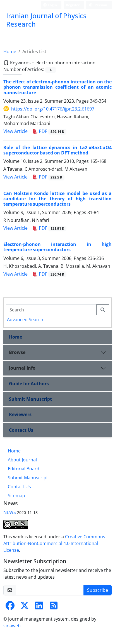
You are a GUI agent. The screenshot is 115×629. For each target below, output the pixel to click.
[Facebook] (10, 607)
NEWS (9, 512)
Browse (17, 352)
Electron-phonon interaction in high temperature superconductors (57, 247)
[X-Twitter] (24, 607)
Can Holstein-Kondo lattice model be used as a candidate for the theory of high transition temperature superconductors (57, 198)
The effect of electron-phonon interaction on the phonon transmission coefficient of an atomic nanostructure (57, 87)
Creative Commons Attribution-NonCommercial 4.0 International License (54, 543)
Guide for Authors (29, 384)
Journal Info (22, 368)
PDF (51, 131)
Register (73, 5)
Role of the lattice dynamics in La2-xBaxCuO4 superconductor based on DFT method (57, 150)
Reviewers (20, 414)
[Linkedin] (39, 607)
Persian (100, 5)
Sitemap (16, 495)
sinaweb (12, 626)
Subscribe (97, 590)
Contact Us (21, 430)
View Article (15, 131)
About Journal (22, 460)
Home (9, 51)
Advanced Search (25, 319)
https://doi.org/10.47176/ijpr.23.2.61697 (52, 109)
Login (52, 5)
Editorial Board (23, 469)
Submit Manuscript (30, 399)
